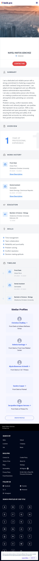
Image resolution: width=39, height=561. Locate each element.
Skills (4, 440)
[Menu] (37, 3)
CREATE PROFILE (19, 418)
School (22, 440)
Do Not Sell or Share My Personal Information (26, 473)
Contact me (19, 64)
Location (5, 444)
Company (22, 444)
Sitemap (22, 465)
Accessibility (6, 468)
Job (4, 447)
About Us (22, 461)
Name (21, 447)
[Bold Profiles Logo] (6, 3)
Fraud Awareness (8, 476)
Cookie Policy (23, 457)
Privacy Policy (6, 472)
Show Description (16, 174)
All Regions (23, 468)
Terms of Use (6, 461)
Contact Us (6, 457)
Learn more (25, 558)
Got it (33, 558)
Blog (4, 465)
